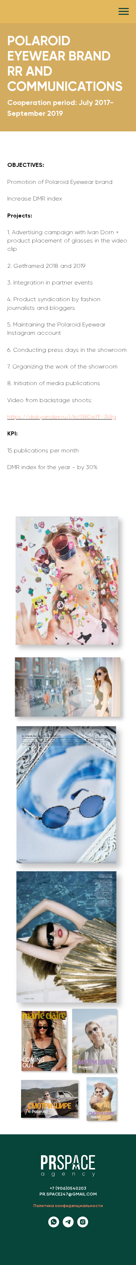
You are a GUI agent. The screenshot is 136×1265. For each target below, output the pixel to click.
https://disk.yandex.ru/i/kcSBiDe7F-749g (61, 417)
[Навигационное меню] (124, 11)
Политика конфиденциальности (68, 1206)
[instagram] (82, 1225)
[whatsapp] (53, 1225)
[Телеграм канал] (68, 1225)
